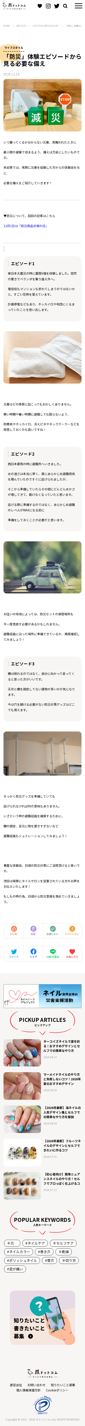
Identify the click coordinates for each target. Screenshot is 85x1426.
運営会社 (16, 1384)
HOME (6, 25)
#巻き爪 (44, 1251)
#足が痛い (15, 1269)
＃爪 (12, 1243)
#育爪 (49, 1260)
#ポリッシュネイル (22, 1260)
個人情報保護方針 (28, 1390)
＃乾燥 (63, 1251)
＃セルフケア (63, 1243)
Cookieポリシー (57, 1390)
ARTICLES (21, 25)
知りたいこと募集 (63, 1384)
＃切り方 (69, 1260)
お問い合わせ (36, 1384)
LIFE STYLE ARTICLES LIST (46, 25)
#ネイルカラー (18, 1251)
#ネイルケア (35, 1243)
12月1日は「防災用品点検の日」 (25, 226)
